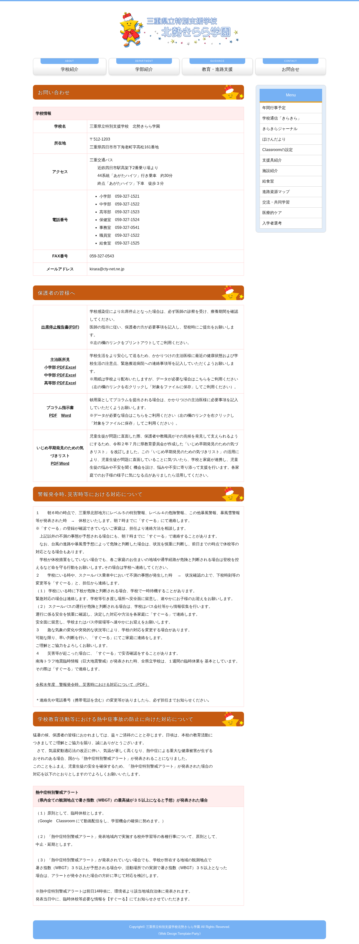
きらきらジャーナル (279, 129)
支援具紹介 (272, 160)
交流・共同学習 (276, 202)
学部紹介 (144, 66)
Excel (71, 367)
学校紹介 (69, 66)
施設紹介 (270, 171)
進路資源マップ (276, 192)
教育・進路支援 (217, 66)
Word (66, 415)
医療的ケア (272, 213)
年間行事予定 (274, 108)
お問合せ (290, 66)
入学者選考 (272, 223)
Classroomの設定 (277, 150)
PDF (61, 367)
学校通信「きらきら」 (281, 118)
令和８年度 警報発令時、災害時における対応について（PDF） (92, 684)
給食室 (268, 181)
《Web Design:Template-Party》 (179, 933)
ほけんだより (274, 139)
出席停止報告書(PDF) (60, 327)
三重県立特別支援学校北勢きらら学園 (173, 927)
